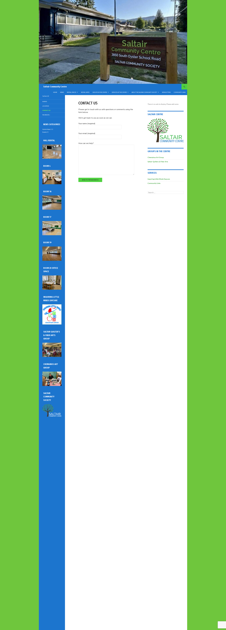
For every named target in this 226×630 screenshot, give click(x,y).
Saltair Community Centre (55, 86)
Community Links (180, 92)
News (62, 92)
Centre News (46, 129)
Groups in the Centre (100, 92)
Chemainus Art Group (156, 157)
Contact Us (46, 110)
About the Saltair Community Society (144, 92)
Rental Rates (85, 92)
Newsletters (166, 92)
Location (45, 106)
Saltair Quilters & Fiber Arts (158, 162)
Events (44, 101)
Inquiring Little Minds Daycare (159, 179)
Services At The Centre (119, 92)
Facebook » (46, 115)
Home (55, 92)
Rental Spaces (71, 92)
